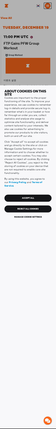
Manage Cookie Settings (28, 217)
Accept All (28, 198)
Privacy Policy (17, 182)
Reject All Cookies (28, 209)
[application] (47, 420)
